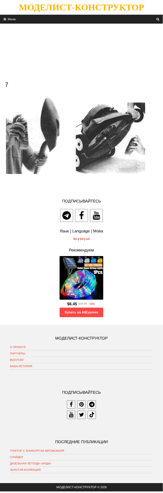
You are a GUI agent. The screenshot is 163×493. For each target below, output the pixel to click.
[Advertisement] (81, 51)
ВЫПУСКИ (16, 359)
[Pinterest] (81, 404)
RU (75, 239)
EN (81, 239)
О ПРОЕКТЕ (18, 347)
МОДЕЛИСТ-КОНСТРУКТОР (81, 7)
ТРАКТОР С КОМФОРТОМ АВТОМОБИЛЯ (37, 450)
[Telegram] (66, 215)
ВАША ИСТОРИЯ (21, 366)
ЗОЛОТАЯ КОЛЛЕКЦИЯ (25, 469)
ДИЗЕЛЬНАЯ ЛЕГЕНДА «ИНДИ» (30, 463)
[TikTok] (92, 415)
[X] (81, 415)
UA (88, 239)
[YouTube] (96, 215)
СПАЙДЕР (16, 457)
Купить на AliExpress (81, 312)
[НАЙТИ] (158, 19)
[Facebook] (81, 215)
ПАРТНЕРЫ (17, 353)
